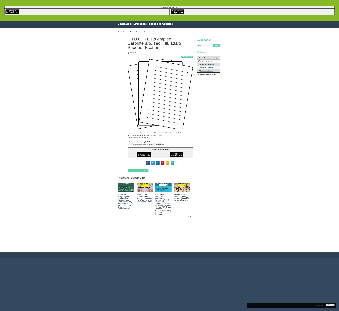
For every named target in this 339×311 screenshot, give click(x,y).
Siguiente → (143, 170)
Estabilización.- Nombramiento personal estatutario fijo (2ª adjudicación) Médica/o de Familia (144, 198)
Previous (189, 177)
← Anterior (133, 170)
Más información (320, 305)
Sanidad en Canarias (147, 32)
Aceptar (330, 305)
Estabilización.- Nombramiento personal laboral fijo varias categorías (181, 197)
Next (191, 177)
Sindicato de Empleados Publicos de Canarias (129, 32)
